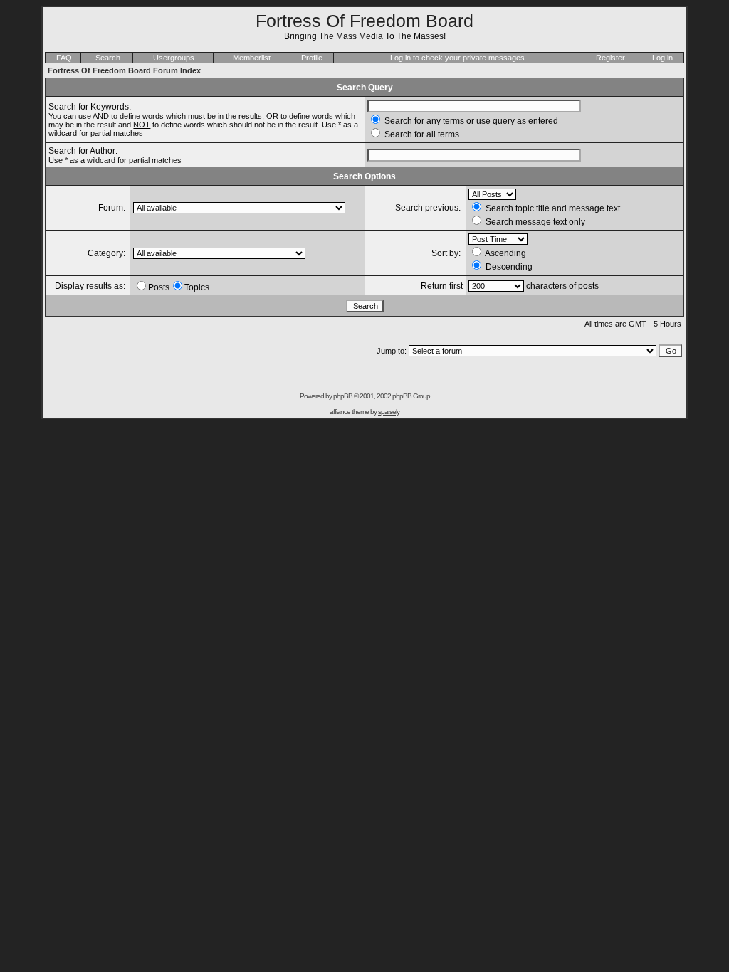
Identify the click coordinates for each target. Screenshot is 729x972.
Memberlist (252, 57)
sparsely (388, 412)
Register (610, 57)
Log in (662, 57)
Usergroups (173, 57)
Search (107, 57)
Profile (311, 57)
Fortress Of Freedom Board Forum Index (124, 70)
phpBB (342, 396)
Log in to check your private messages (457, 57)
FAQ (64, 57)
